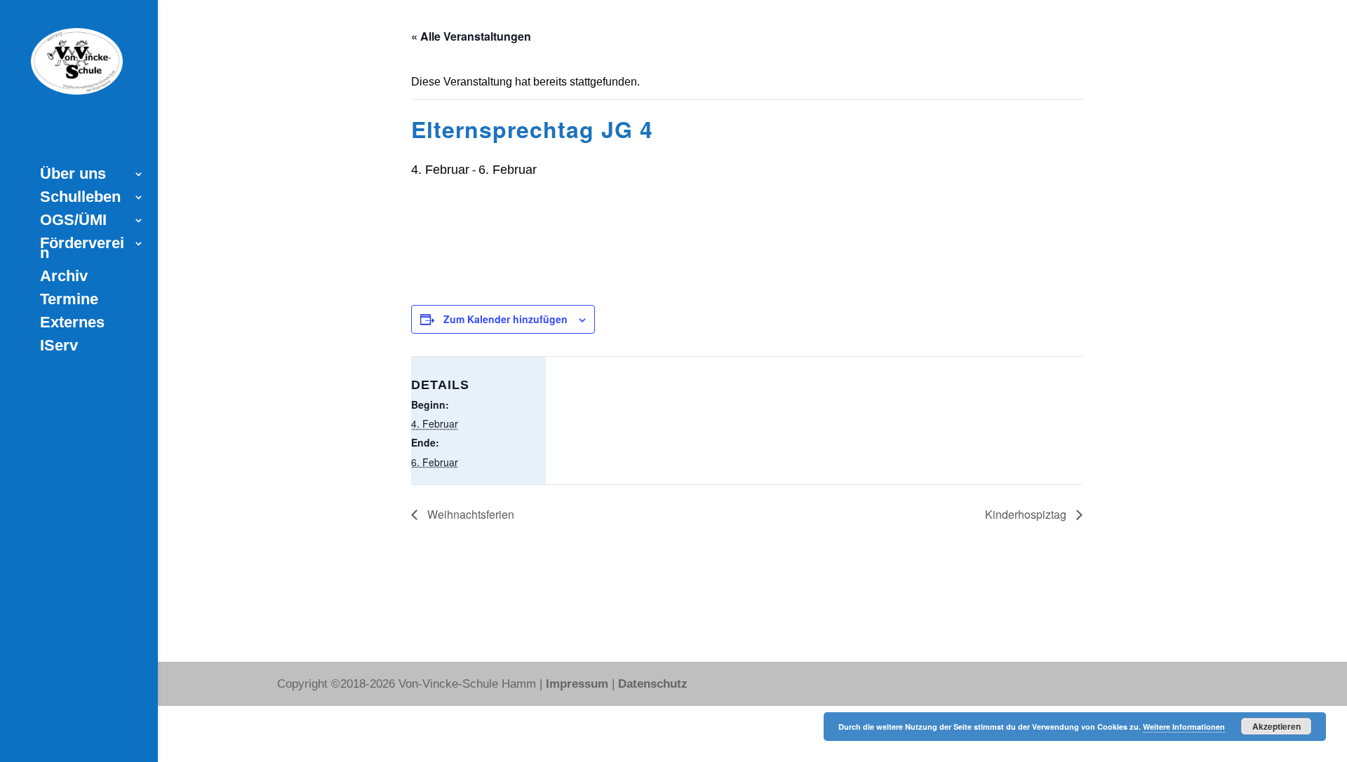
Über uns (73, 175)
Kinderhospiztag (1027, 514)
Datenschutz (653, 680)
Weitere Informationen (1184, 726)
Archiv (64, 278)
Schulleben (80, 198)
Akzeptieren (1276, 726)
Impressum (577, 680)
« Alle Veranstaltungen (471, 36)
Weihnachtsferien (469, 514)
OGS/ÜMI (73, 222)
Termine (69, 301)
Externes (72, 324)
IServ (59, 347)
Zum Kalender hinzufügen (505, 319)
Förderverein (82, 249)
